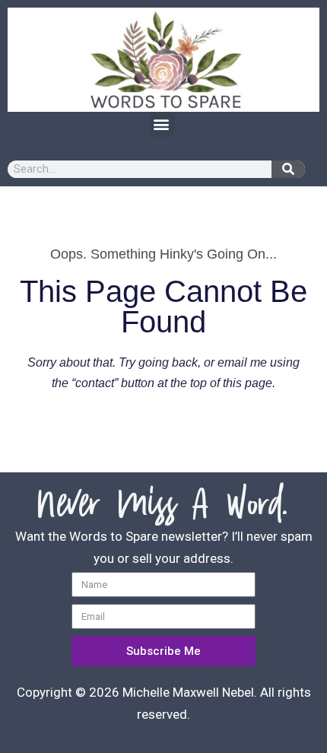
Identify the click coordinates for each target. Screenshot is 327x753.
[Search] (288, 169)
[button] (161, 124)
